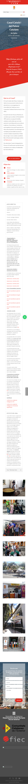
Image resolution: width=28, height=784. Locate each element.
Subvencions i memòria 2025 (13, 286)
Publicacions (8, 140)
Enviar (19, 700)
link (18, 327)
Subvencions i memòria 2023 (13, 281)
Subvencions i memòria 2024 (13, 283)
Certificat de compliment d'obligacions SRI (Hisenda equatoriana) (12, 406)
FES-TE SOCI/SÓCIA (14, 158)
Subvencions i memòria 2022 (13, 278)
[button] (25, 317)
